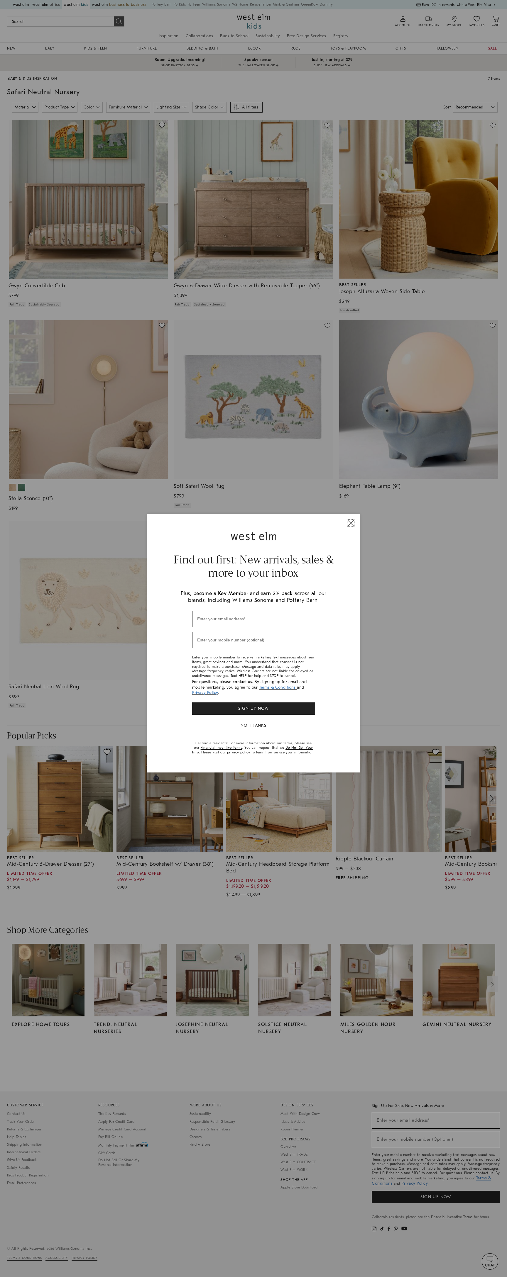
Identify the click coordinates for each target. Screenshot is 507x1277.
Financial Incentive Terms (221, 748)
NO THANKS (254, 725)
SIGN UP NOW (253, 708)
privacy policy (238, 752)
